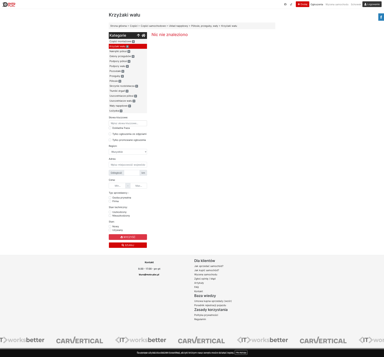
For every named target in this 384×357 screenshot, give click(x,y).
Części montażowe (122, 41)
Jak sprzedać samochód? (208, 266)
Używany (117, 229)
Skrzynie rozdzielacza (123, 85)
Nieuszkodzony (121, 215)
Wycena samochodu (337, 4)
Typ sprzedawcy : (119, 192)
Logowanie (373, 4)
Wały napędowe (120, 105)
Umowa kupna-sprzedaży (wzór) (213, 301)
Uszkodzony (119, 211)
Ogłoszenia (316, 4)
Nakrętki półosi (119, 51)
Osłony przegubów (122, 56)
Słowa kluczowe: (118, 117)
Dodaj (303, 4)
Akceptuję (241, 352)
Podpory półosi (120, 61)
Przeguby (116, 75)
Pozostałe (116, 71)
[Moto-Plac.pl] (8, 4)
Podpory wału (119, 66)
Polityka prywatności (206, 314)
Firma (115, 201)
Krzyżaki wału (119, 46)
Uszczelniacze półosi (123, 95)
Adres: (112, 158)
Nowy (115, 226)
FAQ (196, 287)
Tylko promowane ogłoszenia (129, 139)
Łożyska (116, 110)
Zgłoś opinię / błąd (205, 278)
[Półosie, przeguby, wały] (138, 35)
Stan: (111, 221)
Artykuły (199, 282)
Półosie (115, 80)
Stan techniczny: (118, 207)
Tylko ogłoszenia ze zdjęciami (129, 133)
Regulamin (200, 319)
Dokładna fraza (121, 127)
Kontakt (198, 291)
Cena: (112, 179)
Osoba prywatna (121, 197)
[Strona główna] (143, 35)
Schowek (356, 4)
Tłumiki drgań (119, 90)
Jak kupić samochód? (206, 270)
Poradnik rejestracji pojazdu (210, 305)
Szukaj (129, 245)
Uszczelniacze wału (122, 100)
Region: (113, 145)
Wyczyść (129, 237)
